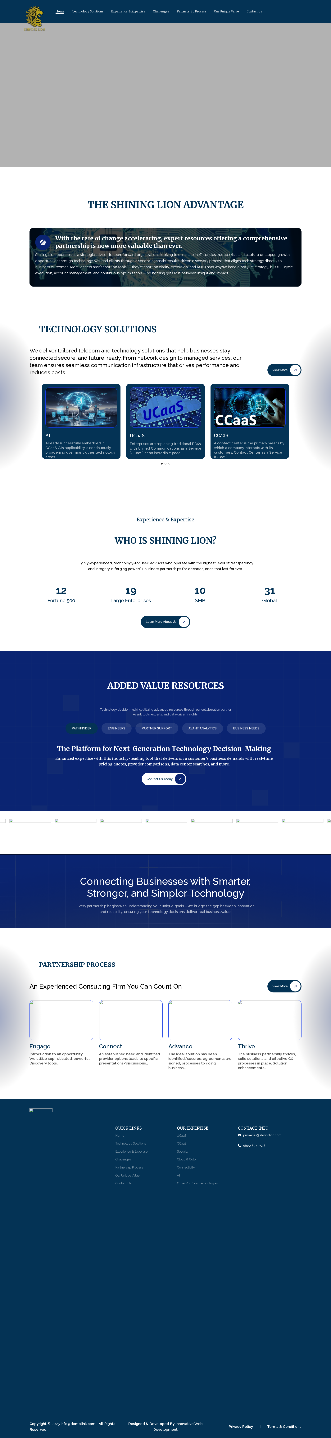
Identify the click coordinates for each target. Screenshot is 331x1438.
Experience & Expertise (131, 1151)
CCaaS (182, 1143)
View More (280, 370)
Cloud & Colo (186, 1159)
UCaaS (182, 1135)
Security (182, 1151)
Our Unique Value (127, 1175)
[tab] (82, 728)
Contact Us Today (160, 779)
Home (119, 1135)
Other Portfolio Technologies (197, 1183)
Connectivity (186, 1167)
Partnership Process (129, 1167)
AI (178, 1175)
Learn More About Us (161, 622)
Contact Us (123, 1183)
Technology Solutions (130, 1143)
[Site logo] (49, 19)
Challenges (123, 1159)
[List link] (270, 1135)
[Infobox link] (81, 421)
